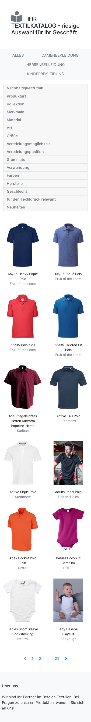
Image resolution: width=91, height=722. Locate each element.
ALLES (18, 55)
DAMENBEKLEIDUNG (60, 55)
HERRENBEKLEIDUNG (45, 64)
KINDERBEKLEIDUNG (45, 74)
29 (57, 658)
